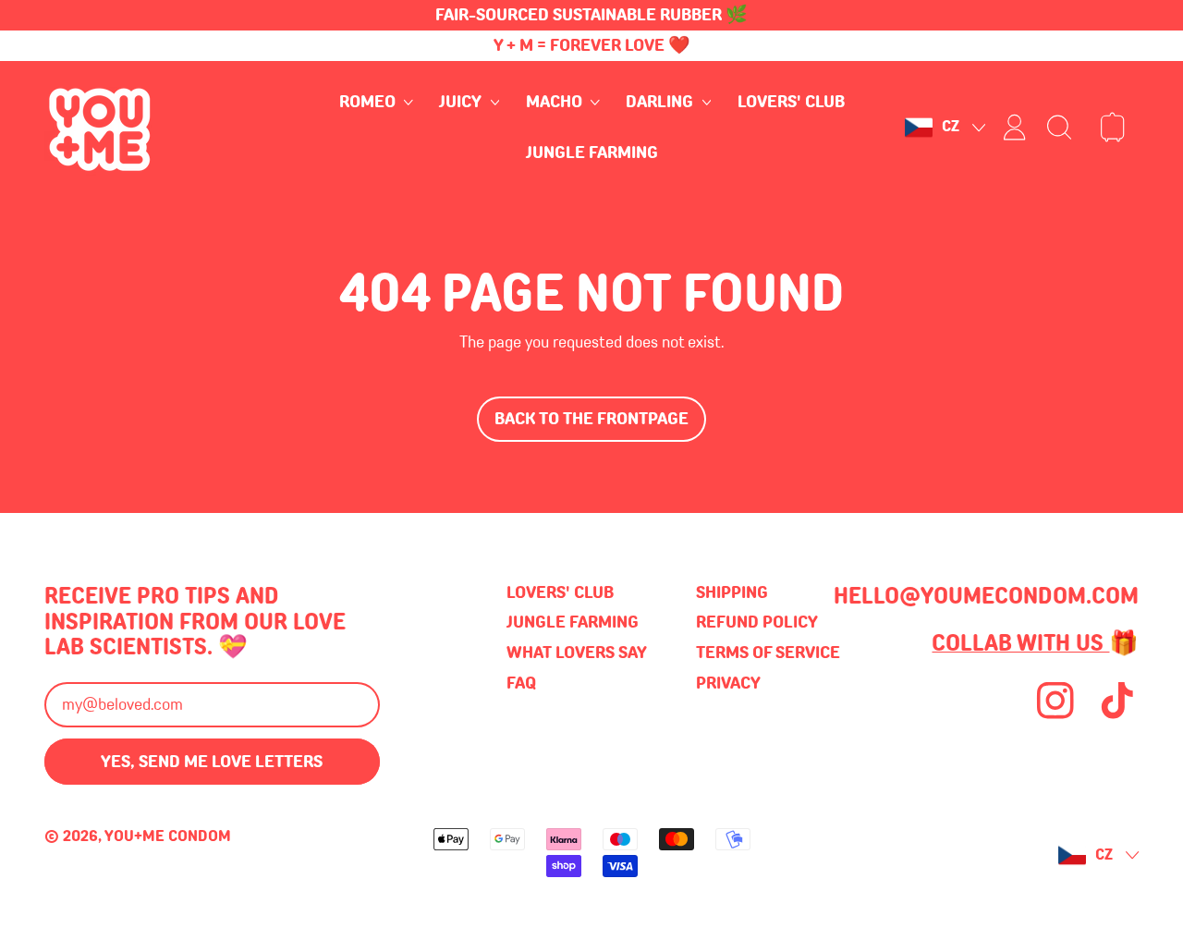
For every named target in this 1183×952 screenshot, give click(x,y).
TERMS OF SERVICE (768, 653)
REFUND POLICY (757, 622)
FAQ (521, 683)
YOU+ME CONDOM (167, 836)
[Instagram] (1055, 716)
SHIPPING (732, 592)
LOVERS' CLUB (791, 103)
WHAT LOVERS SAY (576, 653)
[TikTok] (1117, 716)
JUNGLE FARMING (592, 152)
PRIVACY (728, 683)
